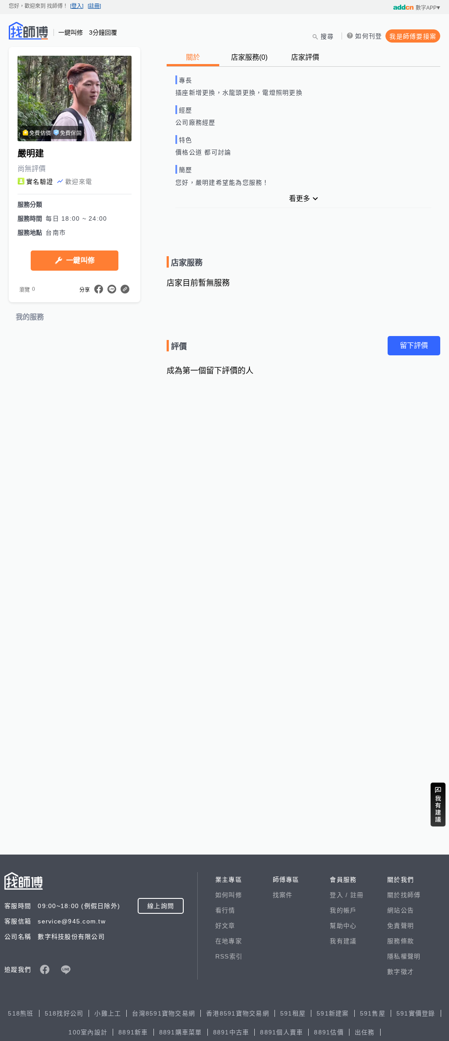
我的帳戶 (343, 910)
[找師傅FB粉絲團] (45, 969)
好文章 (225, 925)
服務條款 (400, 940)
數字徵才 (400, 971)
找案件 (283, 894)
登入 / (340, 894)
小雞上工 (107, 1013)
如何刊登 (368, 35)
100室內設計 (87, 1032)
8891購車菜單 (180, 1032)
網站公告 (400, 910)
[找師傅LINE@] (66, 969)
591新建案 (333, 1013)
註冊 (357, 894)
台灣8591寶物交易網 (163, 1013)
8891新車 (133, 1032)
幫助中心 (343, 925)
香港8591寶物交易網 (237, 1013)
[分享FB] (98, 289)
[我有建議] (438, 804)
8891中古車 (231, 1032)
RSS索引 (228, 956)
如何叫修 (228, 894)
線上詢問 (160, 905)
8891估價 (329, 1032)
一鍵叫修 (80, 260)
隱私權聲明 (403, 956)
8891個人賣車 (281, 1032)
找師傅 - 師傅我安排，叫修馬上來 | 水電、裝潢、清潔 (28, 30)
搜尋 (327, 36)
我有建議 (343, 940)
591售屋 (372, 1013)
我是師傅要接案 (412, 36)
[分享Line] (111, 289)
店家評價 (305, 57)
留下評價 (414, 345)
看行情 (225, 910)
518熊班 (20, 1013)
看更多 (299, 198)
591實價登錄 (415, 1013)
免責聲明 (400, 925)
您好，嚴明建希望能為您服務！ (222, 182)
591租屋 (293, 1013)
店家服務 (249, 57)
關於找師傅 (403, 894)
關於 (193, 57)
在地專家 (228, 940)
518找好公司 (64, 1013)
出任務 (365, 1032)
